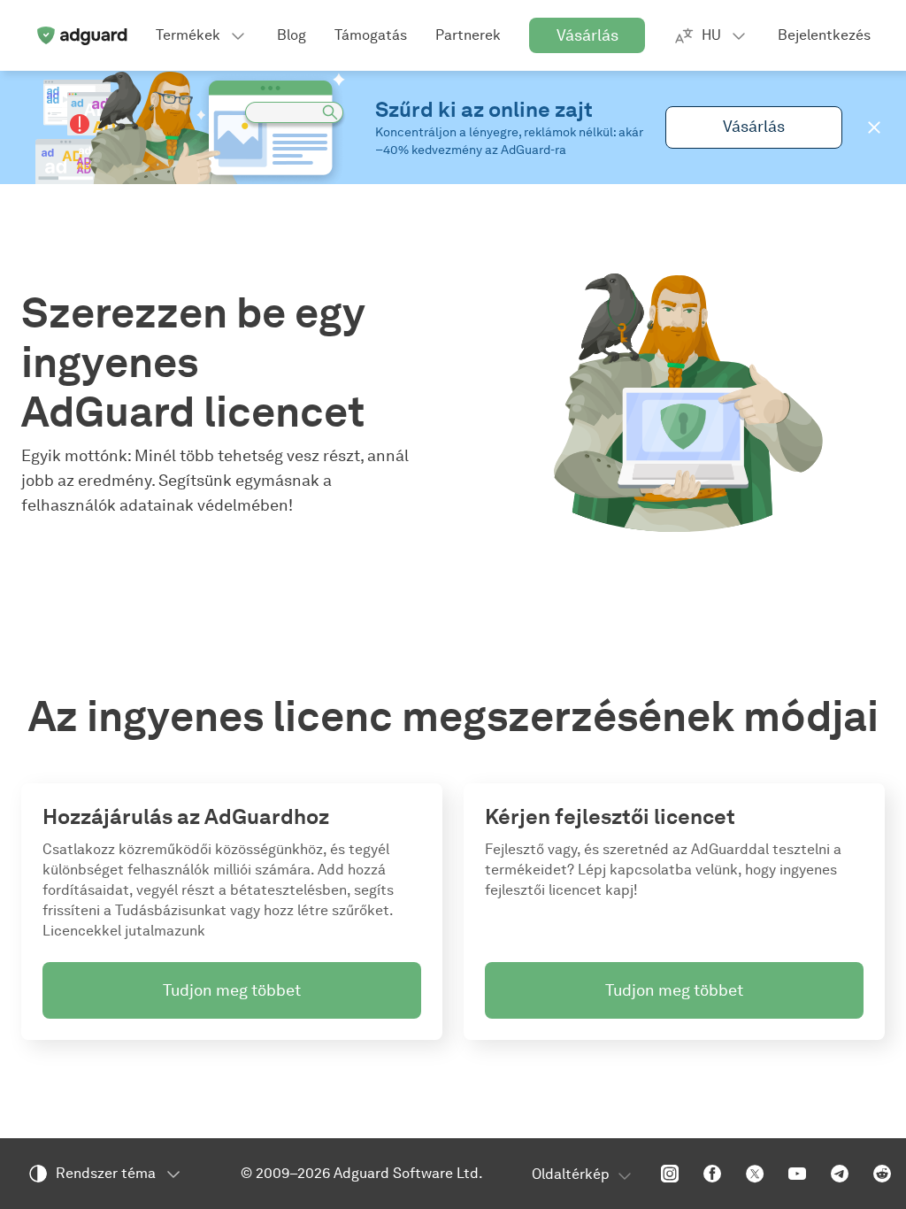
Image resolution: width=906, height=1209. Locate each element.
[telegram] (839, 1173)
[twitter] (754, 1173)
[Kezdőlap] (81, 35)
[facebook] (712, 1173)
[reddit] (882, 1173)
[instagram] (669, 1173)
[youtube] (797, 1173)
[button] (874, 127)
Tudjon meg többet (232, 990)
